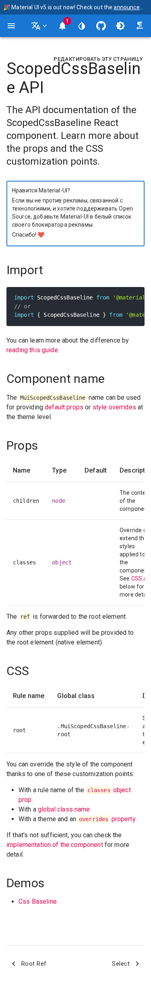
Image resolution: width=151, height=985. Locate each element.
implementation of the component (54, 845)
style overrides (114, 407)
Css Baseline (38, 901)
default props (64, 407)
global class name (64, 809)
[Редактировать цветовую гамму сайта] (81, 25)
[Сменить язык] (40, 26)
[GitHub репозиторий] (101, 25)
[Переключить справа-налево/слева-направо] (139, 25)
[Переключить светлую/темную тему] (120, 25)
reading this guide (32, 350)
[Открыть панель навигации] (11, 25)
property (107, 819)
